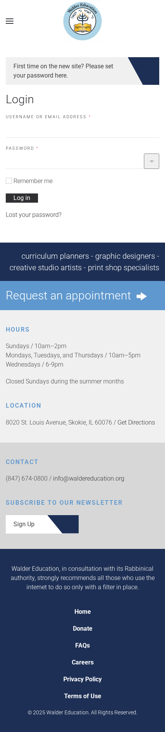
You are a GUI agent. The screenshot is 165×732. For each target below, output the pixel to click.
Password (35, 148)
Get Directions (136, 422)
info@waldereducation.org (88, 478)
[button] (9, 21)
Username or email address (61, 116)
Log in (21, 198)
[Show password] (151, 161)
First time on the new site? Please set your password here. (63, 71)
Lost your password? (33, 214)
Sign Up (24, 524)
